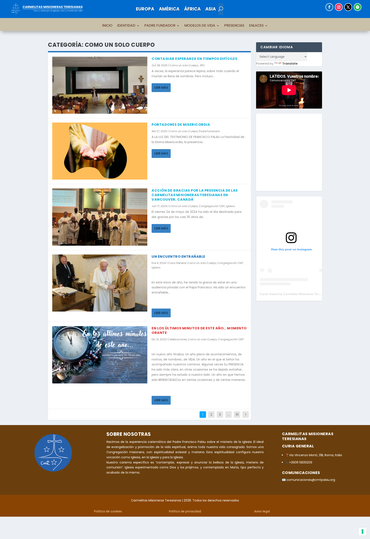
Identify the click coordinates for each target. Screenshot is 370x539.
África (192, 9)
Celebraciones (177, 339)
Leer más (161, 87)
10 (237, 414)
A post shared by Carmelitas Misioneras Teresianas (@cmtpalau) (304, 294)
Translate (290, 63)
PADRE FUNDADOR (159, 26)
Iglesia (230, 206)
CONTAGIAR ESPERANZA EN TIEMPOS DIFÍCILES (194, 58)
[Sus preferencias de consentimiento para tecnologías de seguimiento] (362, 531)
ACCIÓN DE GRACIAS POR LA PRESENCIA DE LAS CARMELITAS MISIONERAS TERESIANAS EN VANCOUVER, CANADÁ (195, 195)
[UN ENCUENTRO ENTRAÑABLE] (99, 283)
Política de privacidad (185, 511)
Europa (145, 9)
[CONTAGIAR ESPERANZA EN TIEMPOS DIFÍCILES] (99, 85)
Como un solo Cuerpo (183, 65)
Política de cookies (108, 511)
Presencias (234, 26)
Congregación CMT (212, 206)
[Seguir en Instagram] (339, 7)
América (169, 9)
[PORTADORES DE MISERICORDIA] (99, 151)
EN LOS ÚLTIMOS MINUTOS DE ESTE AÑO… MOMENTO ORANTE (199, 330)
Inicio (107, 26)
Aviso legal (262, 511)
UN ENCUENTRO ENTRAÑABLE (178, 256)
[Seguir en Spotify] (357, 7)
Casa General (177, 263)
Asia (210, 9)
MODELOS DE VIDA (199, 26)
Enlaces (256, 26)
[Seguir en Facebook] (329, 7)
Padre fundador (209, 131)
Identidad (126, 26)
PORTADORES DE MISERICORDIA (181, 124)
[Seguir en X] (348, 7)
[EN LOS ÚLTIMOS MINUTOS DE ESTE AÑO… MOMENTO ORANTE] (99, 354)
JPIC (202, 65)
